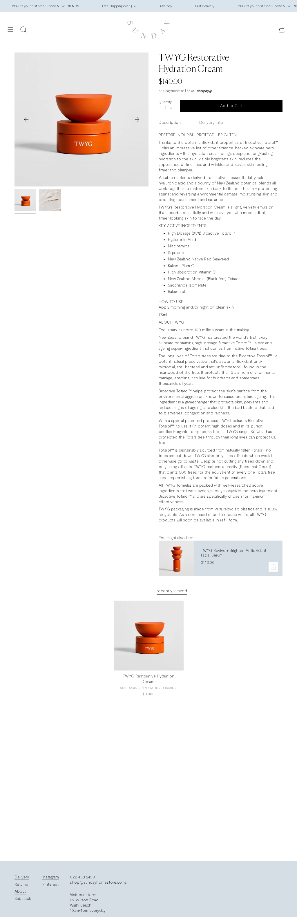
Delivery (22, 877)
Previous (26, 119)
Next (137, 119)
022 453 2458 (82, 877)
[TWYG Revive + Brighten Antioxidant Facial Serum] (176, 558)
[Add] (273, 567)
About (20, 891)
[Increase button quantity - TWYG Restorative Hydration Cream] (171, 108)
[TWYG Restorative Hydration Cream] (149, 635)
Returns (21, 884)
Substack (23, 898)
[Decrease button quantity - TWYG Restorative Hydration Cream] (160, 108)
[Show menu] (10, 30)
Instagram (50, 877)
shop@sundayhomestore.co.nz (98, 882)
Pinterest (50, 884)
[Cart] (281, 30)
